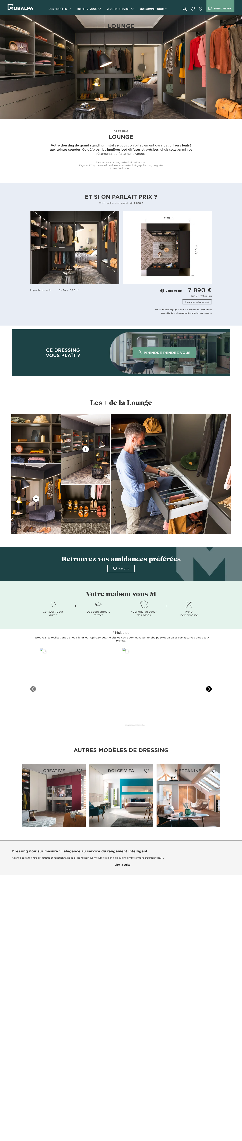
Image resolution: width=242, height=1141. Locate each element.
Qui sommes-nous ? (153, 8)
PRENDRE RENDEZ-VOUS (167, 353)
